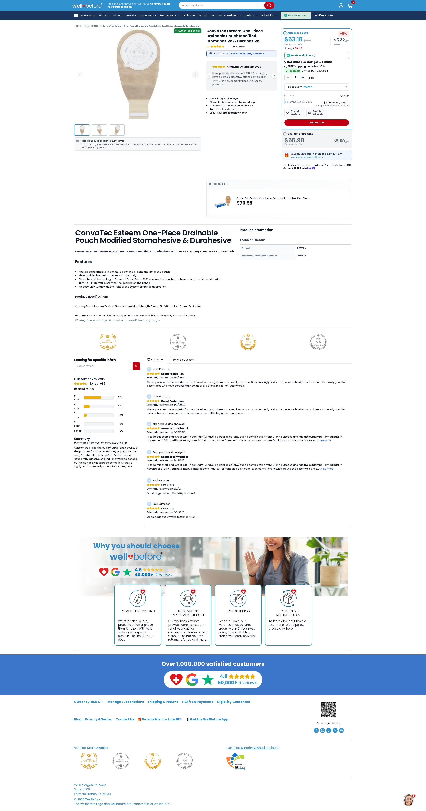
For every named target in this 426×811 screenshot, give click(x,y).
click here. (286, 628)
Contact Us (124, 719)
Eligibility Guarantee (233, 701)
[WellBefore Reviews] (176, 679)
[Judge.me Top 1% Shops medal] (248, 342)
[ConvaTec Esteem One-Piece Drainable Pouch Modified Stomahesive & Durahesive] (137, 74)
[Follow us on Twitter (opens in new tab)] (335, 730)
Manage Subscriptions (125, 701)
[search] (136, 366)
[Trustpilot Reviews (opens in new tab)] (207, 679)
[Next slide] (195, 74)
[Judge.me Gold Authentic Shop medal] (107, 342)
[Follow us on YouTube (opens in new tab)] (341, 730)
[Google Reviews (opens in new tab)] (192, 679)
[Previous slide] (80, 74)
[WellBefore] (87, 5)
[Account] (341, 5)
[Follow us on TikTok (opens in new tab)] (328, 730)
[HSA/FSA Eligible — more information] (313, 55)
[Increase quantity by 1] (303, 77)
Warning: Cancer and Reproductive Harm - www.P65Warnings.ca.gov (117, 320)
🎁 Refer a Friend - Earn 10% (160, 719)
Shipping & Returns (163, 701)
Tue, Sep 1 (321, 70)
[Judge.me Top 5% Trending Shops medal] (318, 342)
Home (77, 25)
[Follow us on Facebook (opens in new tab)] (316, 730)
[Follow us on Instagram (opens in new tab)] (322, 730)
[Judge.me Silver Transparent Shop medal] (178, 342)
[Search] (269, 5)
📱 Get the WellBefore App (207, 719)
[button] (350, 5)
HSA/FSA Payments (197, 701)
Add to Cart (316, 122)
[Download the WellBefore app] (329, 710)
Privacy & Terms (98, 719)
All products (91, 25)
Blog (77, 719)
